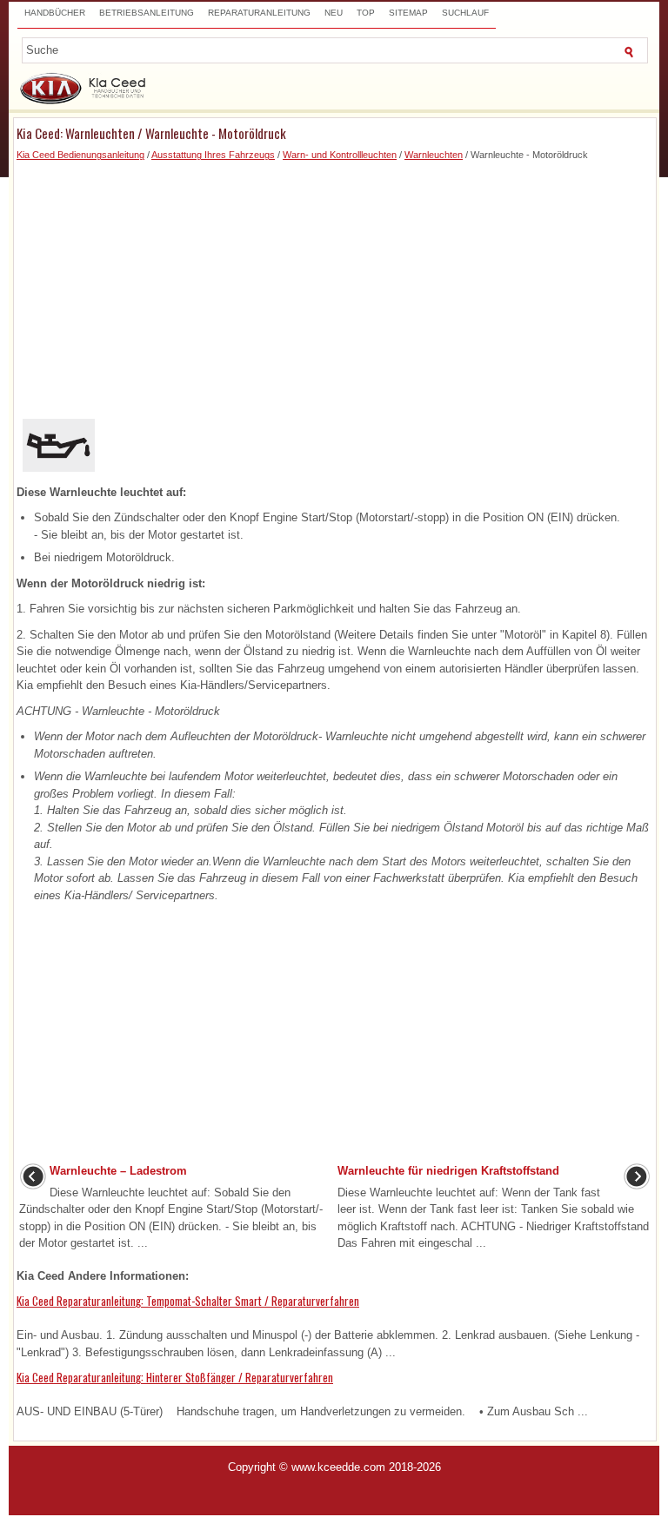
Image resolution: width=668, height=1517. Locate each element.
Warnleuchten (433, 154)
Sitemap (408, 12)
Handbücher (54, 12)
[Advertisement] (335, 284)
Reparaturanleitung (259, 12)
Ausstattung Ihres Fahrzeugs (213, 154)
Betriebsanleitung (146, 12)
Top (366, 12)
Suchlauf (465, 12)
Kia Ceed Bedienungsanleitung (80, 154)
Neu (333, 12)
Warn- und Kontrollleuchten (340, 154)
